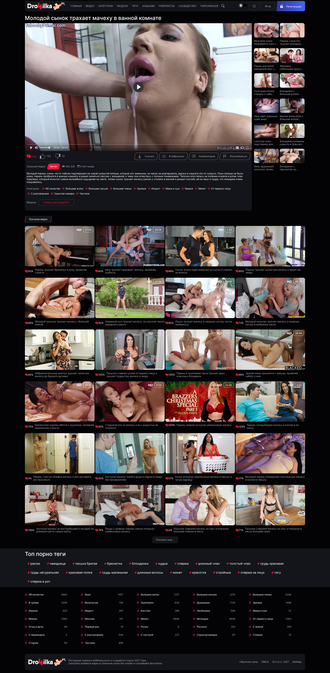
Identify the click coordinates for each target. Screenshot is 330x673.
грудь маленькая (115, 572)
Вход (268, 6)
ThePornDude (209, 5)
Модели (122, 5)
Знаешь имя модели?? (56, 202)
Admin (53, 166)
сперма (183, 563)
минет (177, 572)
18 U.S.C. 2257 (280, 661)
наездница (58, 563)
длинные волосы (150, 572)
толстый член (239, 563)
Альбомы (148, 5)
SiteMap (297, 661)
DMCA (265, 661)
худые (163, 563)
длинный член (209, 563)
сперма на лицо (253, 572)
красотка (199, 572)
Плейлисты (166, 5)
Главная (76, 5)
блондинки (140, 563)
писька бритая (86, 563)
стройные (223, 572)
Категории (105, 5)
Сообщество (187, 5)
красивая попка (80, 572)
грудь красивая (272, 563)
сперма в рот (40, 581)
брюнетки (114, 563)
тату (277, 572)
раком (35, 563)
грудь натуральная (44, 572)
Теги (135, 5)
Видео (90, 5)
